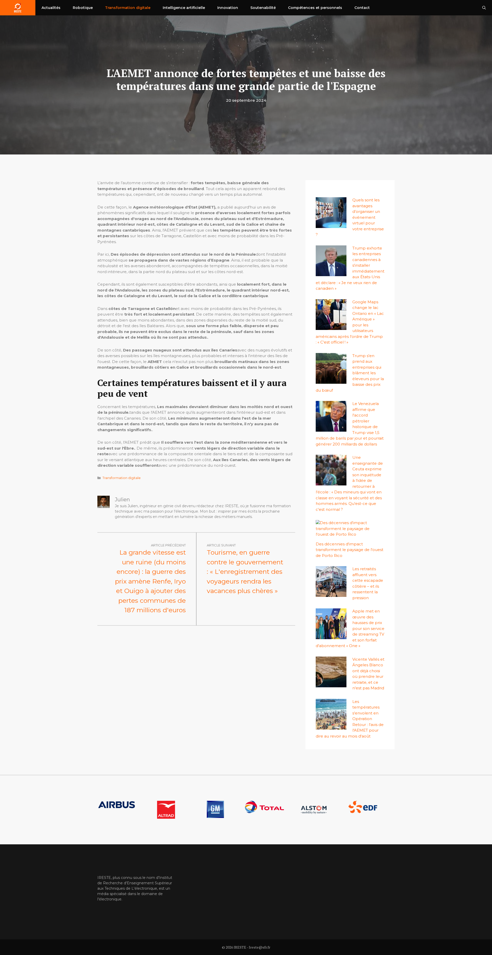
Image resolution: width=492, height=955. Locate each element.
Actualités (51, 7)
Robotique (83, 7)
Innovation (227, 7)
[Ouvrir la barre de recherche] (484, 7)
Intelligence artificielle (184, 7)
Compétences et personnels (315, 7)
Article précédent (168, 545)
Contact (362, 7)
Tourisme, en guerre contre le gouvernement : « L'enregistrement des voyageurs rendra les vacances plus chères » (245, 571)
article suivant (221, 545)
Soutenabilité (263, 7)
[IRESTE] (17, 7)
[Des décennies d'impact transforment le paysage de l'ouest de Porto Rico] (347, 534)
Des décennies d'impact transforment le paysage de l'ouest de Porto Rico (349, 550)
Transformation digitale (127, 7)
